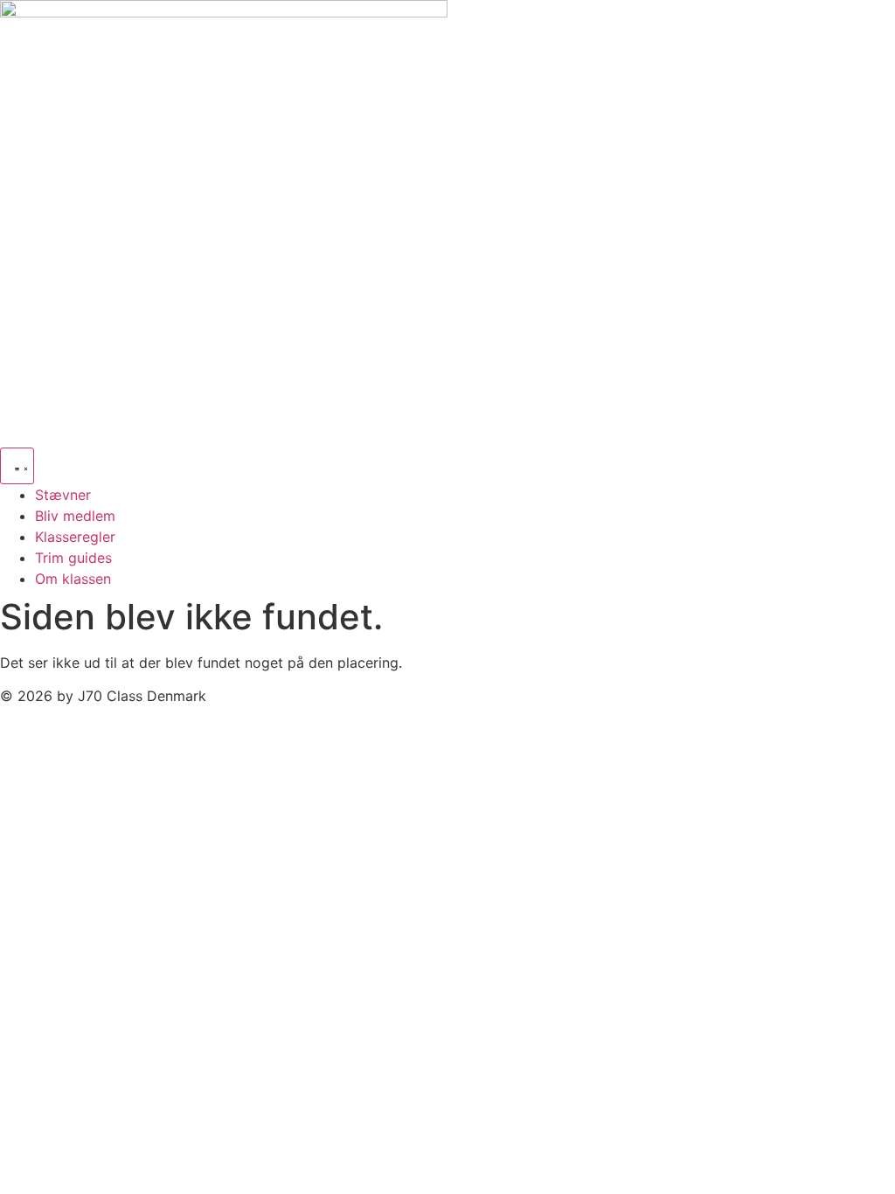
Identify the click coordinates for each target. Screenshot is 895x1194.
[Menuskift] (17, 466)
